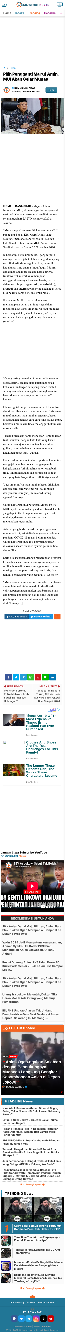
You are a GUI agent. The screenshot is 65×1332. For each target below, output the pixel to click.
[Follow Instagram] (36, 1318)
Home (7, 13)
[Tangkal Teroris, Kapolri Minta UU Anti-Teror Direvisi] (6, 1253)
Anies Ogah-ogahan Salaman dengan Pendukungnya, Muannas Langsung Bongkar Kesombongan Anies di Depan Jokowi (31, 1071)
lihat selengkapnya (31, 1184)
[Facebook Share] (8, 677)
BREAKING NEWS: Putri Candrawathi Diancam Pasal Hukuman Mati (31, 1142)
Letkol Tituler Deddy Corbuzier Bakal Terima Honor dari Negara (30, 1121)
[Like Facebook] (14, 1318)
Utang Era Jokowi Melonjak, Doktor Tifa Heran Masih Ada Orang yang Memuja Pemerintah (29, 998)
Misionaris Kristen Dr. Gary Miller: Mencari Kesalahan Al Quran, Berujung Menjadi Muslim (39, 1265)
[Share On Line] (45, 677)
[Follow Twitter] (21, 1318)
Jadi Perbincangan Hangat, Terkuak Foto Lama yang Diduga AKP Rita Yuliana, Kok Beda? (31, 1162)
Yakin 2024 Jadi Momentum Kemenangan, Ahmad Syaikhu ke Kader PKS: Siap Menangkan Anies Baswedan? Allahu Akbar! (32, 948)
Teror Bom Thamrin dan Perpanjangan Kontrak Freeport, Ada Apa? (37, 1239)
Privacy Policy (17, 1302)
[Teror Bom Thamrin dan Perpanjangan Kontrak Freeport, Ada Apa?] (6, 1240)
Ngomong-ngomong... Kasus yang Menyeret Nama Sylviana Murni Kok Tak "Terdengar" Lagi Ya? (38, 1278)
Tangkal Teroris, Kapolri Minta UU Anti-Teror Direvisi (37, 1251)
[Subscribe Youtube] (51, 1318)
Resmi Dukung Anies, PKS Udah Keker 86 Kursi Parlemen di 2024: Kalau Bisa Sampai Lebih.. (32, 966)
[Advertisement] (33, 37)
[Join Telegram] (29, 1318)
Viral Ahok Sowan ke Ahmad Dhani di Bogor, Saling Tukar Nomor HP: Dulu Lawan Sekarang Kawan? (31, 1111)
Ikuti (51, 90)
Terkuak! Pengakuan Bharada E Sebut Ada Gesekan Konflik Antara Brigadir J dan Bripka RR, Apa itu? (30, 1152)
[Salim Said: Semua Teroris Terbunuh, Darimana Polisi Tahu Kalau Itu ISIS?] (32, 1215)
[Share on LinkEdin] (52, 677)
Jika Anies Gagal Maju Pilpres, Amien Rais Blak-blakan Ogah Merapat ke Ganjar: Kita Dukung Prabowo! (31, 930)
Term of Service (46, 1302)
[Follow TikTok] (43, 1318)
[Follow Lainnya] (57, 616)
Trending (34, 13)
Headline (50, 13)
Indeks (19, 13)
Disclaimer (31, 1302)
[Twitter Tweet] (16, 677)
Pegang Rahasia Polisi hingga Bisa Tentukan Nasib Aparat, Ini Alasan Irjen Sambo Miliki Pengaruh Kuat (30, 1131)
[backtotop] (33, 1298)
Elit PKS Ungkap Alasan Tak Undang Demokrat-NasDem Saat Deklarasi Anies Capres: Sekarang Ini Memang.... (30, 1014)
